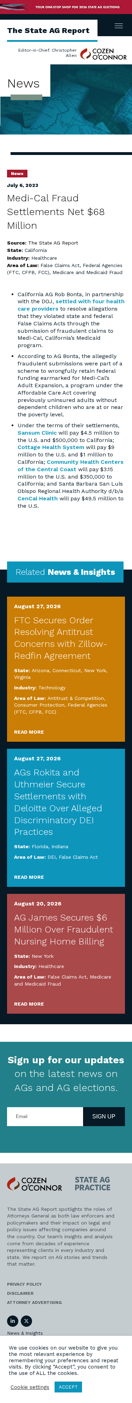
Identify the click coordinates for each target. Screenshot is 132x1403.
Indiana (59, 846)
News (17, 173)
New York (95, 670)
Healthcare (44, 258)
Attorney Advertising (34, 1302)
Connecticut (66, 670)
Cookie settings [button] (30, 1387)
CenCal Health (38, 498)
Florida (40, 846)
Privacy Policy (24, 1284)
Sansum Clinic (37, 432)
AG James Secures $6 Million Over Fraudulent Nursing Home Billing (63, 929)
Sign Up (103, 1116)
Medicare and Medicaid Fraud (87, 272)
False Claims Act (60, 265)
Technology (51, 687)
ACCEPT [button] (68, 1387)
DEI (52, 857)
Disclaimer (20, 1293)
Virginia (22, 677)
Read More (29, 731)
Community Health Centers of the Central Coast (71, 466)
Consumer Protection (39, 705)
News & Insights (25, 1333)
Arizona (40, 670)
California (36, 250)
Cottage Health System (51, 447)
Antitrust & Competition (76, 698)
